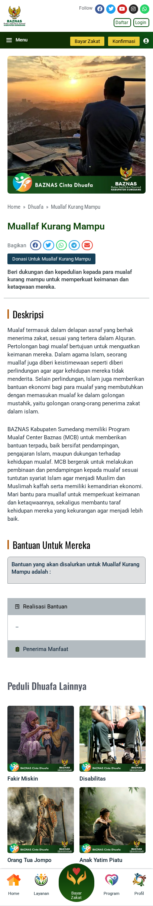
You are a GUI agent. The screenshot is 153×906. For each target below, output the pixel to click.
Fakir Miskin (22, 778)
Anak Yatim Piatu (100, 860)
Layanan (41, 893)
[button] (35, 245)
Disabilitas (92, 778)
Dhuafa (35, 207)
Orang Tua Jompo (29, 860)
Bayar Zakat (76, 895)
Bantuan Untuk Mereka (51, 544)
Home (13, 207)
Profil (139, 893)
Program (112, 893)
